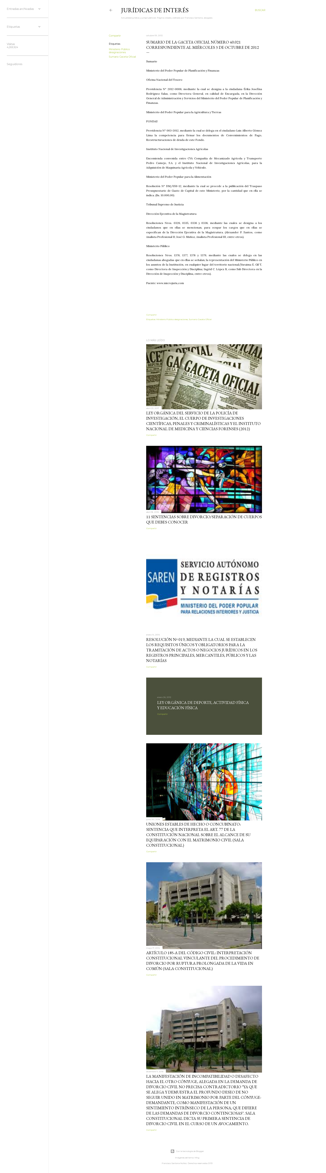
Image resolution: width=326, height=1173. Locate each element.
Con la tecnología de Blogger (190, 1151)
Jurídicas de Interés (155, 10)
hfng (197, 1157)
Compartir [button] (115, 35)
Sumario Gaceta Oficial (122, 56)
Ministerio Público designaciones (119, 51)
